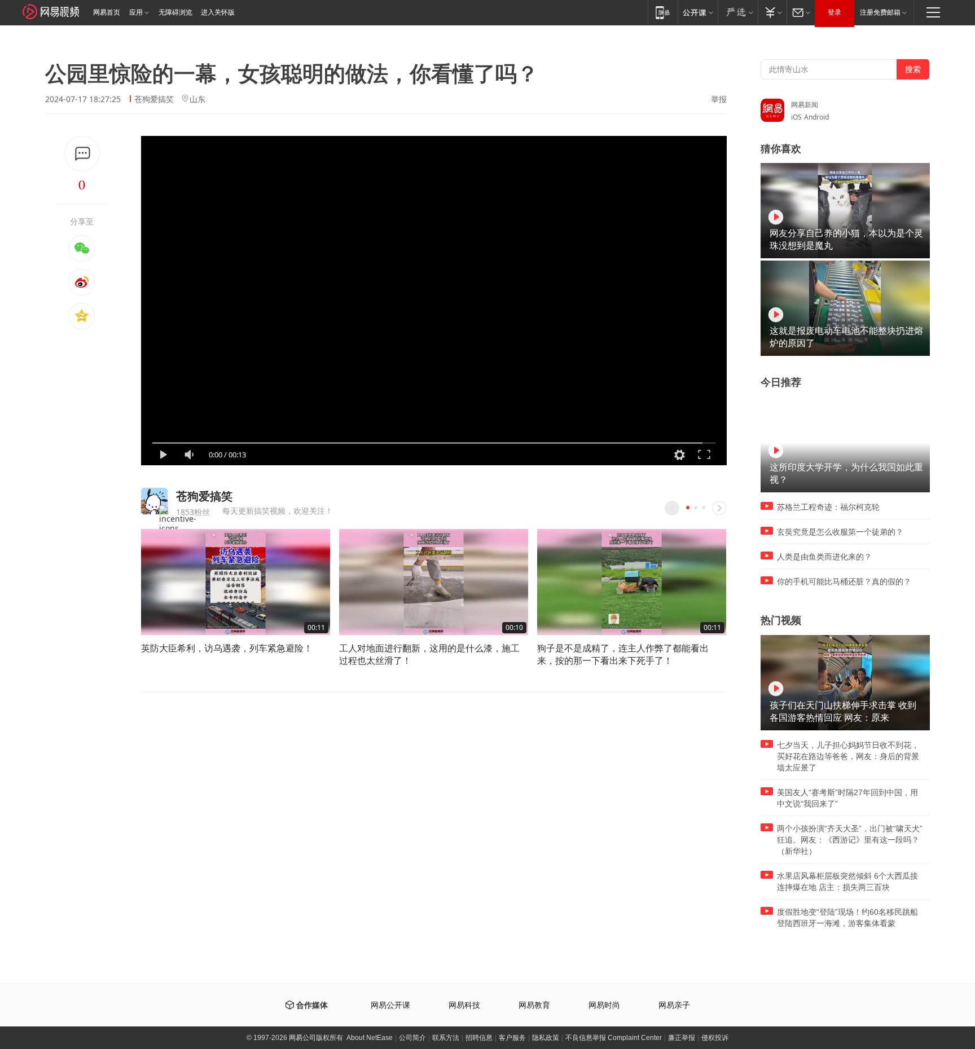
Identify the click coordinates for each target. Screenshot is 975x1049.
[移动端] (663, 12)
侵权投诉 (714, 1038)
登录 (834, 12)
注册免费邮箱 (880, 12)
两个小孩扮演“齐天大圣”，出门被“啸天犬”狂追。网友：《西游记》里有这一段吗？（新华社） (850, 840)
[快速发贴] (82, 153)
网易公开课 (390, 1005)
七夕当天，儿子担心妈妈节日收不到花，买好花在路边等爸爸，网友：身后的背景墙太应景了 (848, 756)
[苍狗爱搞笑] (154, 501)
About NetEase (369, 1038)
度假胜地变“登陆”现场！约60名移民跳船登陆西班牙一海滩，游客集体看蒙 (847, 917)
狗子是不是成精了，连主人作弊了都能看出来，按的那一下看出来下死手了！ (623, 654)
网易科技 (464, 1005)
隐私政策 (545, 1038)
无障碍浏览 (175, 12)
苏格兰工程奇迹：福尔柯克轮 (828, 507)
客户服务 (512, 1038)
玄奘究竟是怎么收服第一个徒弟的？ (840, 531)
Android (816, 117)
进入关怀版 (218, 12)
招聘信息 (479, 1038)
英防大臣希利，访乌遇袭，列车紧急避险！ (227, 648)
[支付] (772, 12)
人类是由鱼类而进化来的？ (824, 556)
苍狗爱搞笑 (154, 99)
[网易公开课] (698, 12)
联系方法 (445, 1038)
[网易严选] (738, 12)
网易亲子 (674, 1005)
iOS (796, 117)
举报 (719, 99)
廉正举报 (681, 1038)
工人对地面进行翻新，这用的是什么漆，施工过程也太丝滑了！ (429, 654)
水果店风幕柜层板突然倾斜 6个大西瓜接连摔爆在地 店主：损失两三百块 (847, 881)
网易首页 (106, 12)
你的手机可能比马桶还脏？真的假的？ (844, 581)
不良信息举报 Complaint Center (613, 1038)
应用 (136, 12)
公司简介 (412, 1038)
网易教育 (534, 1005)
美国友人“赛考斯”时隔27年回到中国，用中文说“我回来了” (847, 798)
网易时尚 (604, 1005)
